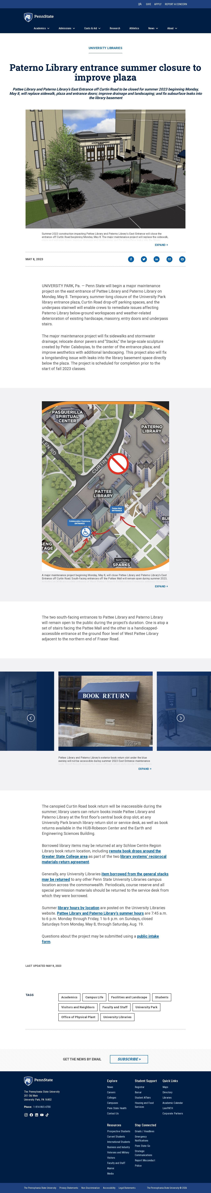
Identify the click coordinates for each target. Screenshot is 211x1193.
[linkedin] (157, 259)
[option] (105, 721)
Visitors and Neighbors (78, 1007)
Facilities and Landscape (129, 997)
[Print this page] (182, 259)
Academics (69, 997)
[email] (169, 259)
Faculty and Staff (115, 1007)
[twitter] (144, 259)
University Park (146, 1007)
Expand (160, 245)
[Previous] (30, 717)
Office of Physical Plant (78, 1017)
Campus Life (94, 997)
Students (161, 997)
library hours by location (78, 908)
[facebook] (131, 259)
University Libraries (105, 48)
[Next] (180, 717)
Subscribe (128, 1059)
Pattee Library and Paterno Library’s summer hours (100, 913)
